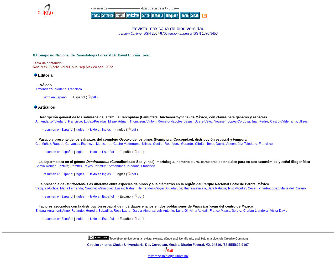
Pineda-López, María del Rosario (282, 188)
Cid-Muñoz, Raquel (49, 144)
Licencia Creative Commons (231, 238)
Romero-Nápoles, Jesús (175, 121)
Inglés (79, 129)
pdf (94, 97)
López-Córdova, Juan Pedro (248, 121)
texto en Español (55, 97)
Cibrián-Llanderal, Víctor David (265, 211)
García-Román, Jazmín (51, 166)
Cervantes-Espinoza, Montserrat (88, 144)
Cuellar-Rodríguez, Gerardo (173, 144)
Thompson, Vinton (143, 121)
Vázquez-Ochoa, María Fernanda (59, 188)
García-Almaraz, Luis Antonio (153, 211)
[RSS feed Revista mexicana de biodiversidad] (204, 16)
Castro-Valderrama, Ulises (289, 121)
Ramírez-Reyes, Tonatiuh (88, 166)
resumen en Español (58, 129)
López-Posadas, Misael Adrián (106, 121)
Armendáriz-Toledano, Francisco (58, 89)
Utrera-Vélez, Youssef (210, 121)
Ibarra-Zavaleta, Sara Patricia (205, 188)
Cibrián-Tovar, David (209, 144)
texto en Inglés (100, 129)
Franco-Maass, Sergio (225, 211)
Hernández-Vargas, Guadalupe (160, 188)
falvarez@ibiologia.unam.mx (168, 256)
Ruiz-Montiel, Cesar (242, 188)
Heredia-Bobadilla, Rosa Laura (108, 211)
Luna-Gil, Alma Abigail (192, 211)
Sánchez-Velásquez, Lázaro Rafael (110, 188)
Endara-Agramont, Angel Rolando (59, 211)
